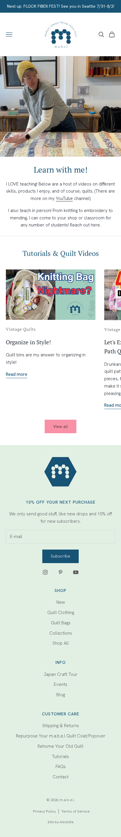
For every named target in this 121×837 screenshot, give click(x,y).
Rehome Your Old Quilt (60, 746)
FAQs (61, 767)
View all (60, 426)
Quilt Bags (60, 623)
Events (60, 684)
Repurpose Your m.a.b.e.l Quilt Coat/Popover (60, 736)
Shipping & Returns (60, 726)
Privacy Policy (44, 811)
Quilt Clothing (60, 613)
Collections (60, 633)
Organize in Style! (28, 342)
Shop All (61, 643)
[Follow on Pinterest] (60, 572)
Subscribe (60, 556)
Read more (16, 374)
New (60, 602)
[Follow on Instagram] (45, 572)
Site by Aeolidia (60, 821)
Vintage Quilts (21, 329)
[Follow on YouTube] (76, 572)
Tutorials (60, 757)
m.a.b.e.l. (67, 799)
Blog (60, 695)
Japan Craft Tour (61, 674)
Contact (60, 777)
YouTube (64, 198)
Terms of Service (75, 811)
